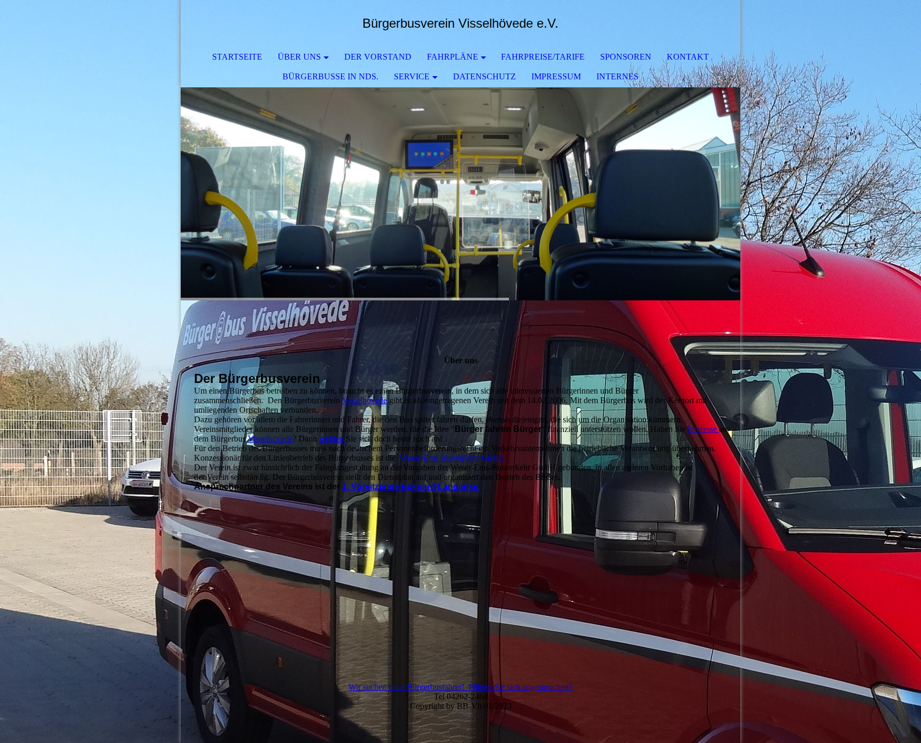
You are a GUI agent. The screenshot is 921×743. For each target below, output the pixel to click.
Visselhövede (365, 400)
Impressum (556, 76)
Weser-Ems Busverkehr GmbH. (453, 457)
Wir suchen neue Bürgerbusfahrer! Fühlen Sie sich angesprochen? (460, 686)
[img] (460, 193)
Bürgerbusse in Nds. (330, 76)
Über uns (299, 56)
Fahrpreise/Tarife (543, 56)
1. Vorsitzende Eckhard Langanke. (411, 486)
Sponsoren (625, 56)
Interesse (703, 429)
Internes (617, 76)
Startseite (237, 56)
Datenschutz (484, 76)
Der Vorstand (377, 56)
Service (412, 76)
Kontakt (688, 56)
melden (332, 438)
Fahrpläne (452, 56)
